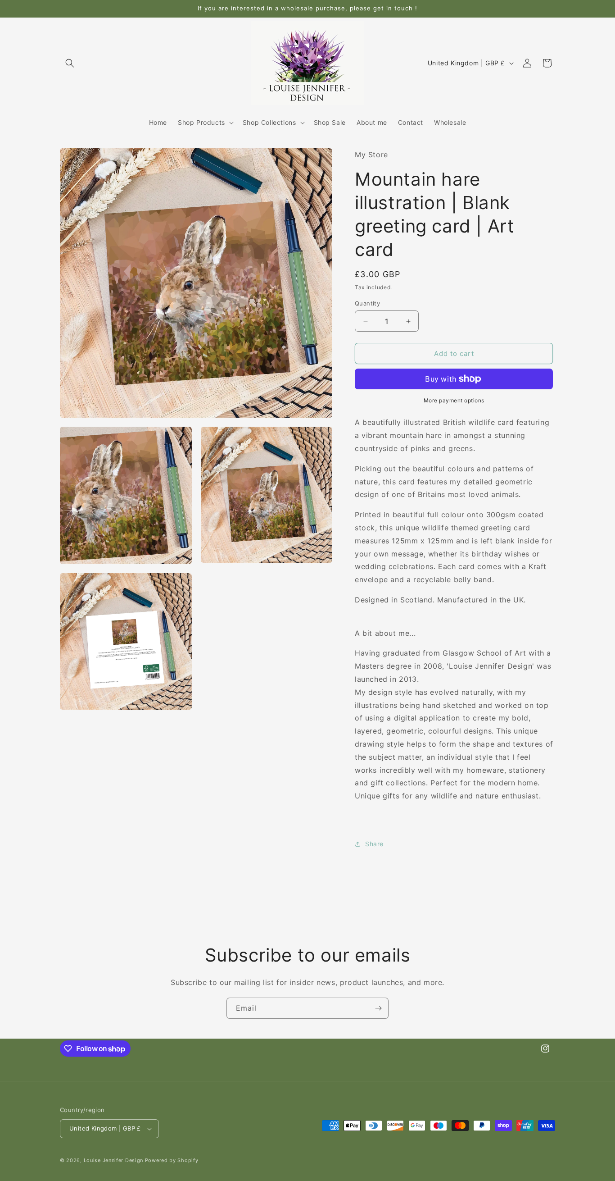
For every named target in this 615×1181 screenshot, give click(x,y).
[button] (70, 63)
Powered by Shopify (172, 1160)
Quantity (367, 303)
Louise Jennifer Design (113, 1160)
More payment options (454, 400)
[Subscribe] (378, 1008)
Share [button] (374, 844)
